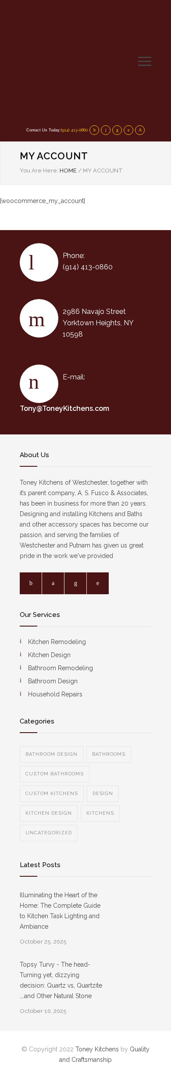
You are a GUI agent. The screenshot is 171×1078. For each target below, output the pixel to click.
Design (103, 793)
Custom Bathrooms (54, 774)
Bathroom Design (51, 754)
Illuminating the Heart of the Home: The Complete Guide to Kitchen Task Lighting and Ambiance (60, 911)
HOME (68, 170)
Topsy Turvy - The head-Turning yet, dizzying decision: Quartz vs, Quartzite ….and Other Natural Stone (61, 980)
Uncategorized (48, 833)
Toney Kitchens (97, 1049)
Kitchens (100, 813)
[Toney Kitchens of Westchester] (79, 61)
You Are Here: (39, 170)
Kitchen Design (48, 813)
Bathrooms (108, 754)
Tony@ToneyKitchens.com (64, 408)
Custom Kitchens (51, 793)
